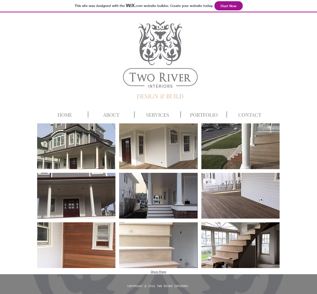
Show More (158, 271)
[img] (76, 146)
